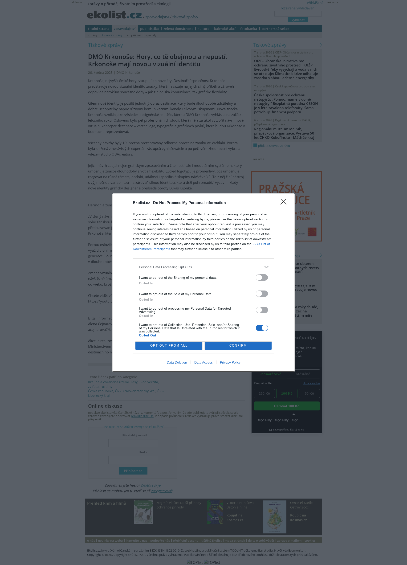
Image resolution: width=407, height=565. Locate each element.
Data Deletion (177, 362)
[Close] (285, 203)
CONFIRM (238, 345)
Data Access (203, 362)
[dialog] (203, 282)
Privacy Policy (230, 362)
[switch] (262, 277)
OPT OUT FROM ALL (168, 345)
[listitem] (203, 267)
